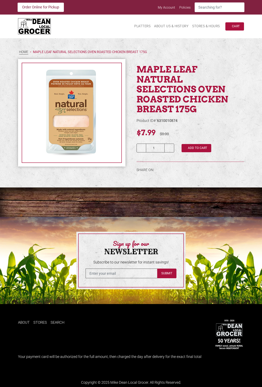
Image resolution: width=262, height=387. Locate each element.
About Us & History (171, 26)
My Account (167, 7)
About (24, 322)
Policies (185, 7)
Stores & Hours (206, 26)
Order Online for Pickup (40, 7)
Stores (40, 322)
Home (23, 52)
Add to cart (197, 148)
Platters (142, 26)
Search (57, 322)
